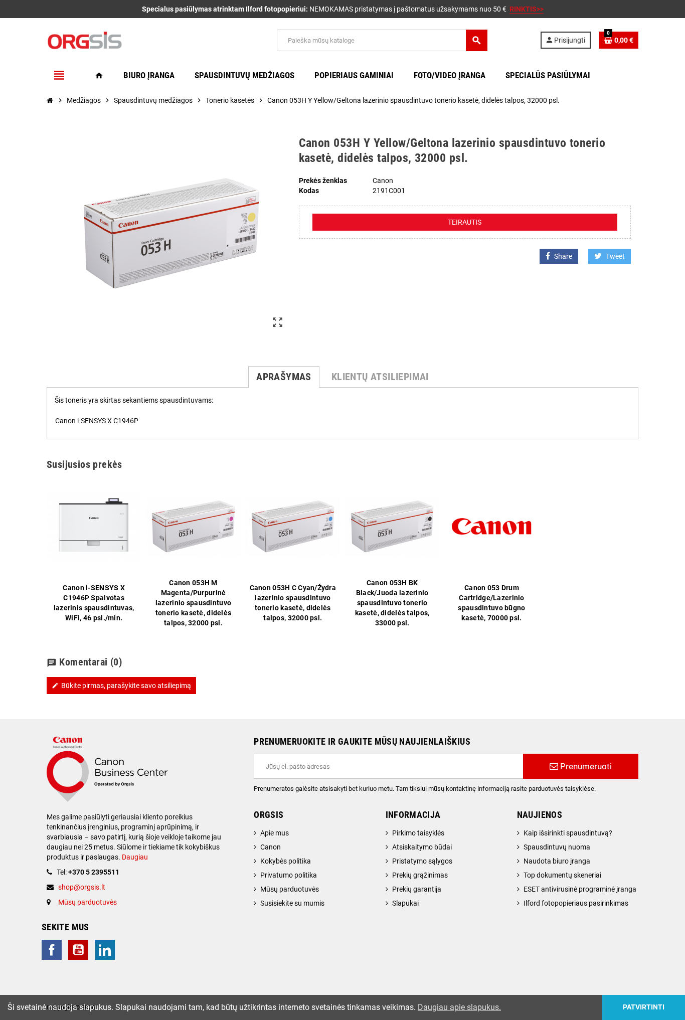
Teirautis (464, 222)
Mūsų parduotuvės (87, 902)
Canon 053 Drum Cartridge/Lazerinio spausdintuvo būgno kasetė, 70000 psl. (491, 603)
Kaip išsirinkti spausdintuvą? (568, 833)
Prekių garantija (416, 889)
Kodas (309, 191)
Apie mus (274, 833)
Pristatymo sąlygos (422, 861)
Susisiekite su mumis (292, 903)
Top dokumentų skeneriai (562, 875)
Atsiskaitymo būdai (422, 847)
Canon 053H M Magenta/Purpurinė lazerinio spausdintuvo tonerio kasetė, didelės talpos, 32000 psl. (193, 603)
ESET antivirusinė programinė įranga (580, 889)
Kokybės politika (285, 861)
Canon (270, 847)
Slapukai (405, 903)
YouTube (78, 950)
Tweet (615, 256)
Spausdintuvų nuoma (557, 847)
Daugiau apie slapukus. (459, 1007)
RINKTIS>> (526, 9)
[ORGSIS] (135, 40)
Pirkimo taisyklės (418, 833)
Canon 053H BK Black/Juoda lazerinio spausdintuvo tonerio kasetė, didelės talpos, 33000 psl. (392, 603)
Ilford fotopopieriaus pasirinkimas (576, 903)
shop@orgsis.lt (81, 887)
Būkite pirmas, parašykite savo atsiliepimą (121, 686)
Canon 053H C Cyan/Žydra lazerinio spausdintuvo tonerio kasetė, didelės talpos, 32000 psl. (293, 603)
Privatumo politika (288, 875)
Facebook (52, 950)
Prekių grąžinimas (420, 875)
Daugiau (134, 857)
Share (563, 256)
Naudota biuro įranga (557, 861)
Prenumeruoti (585, 766)
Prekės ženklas (323, 181)
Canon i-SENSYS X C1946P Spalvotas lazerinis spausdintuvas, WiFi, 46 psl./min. (94, 603)
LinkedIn (105, 950)
